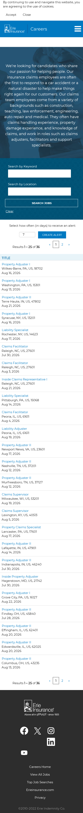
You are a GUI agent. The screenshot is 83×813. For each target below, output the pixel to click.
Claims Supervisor (15, 494)
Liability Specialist (15, 330)
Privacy (40, 797)
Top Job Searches (40, 782)
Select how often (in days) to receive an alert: (42, 226)
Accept (11, 15)
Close (27, 15)
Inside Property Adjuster (20, 576)
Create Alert (52, 234)
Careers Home (40, 767)
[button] (69, 29)
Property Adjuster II (16, 297)
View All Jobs (40, 774)
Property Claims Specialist (21, 527)
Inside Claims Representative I (24, 379)
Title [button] (6, 258)
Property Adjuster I (16, 264)
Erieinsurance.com (40, 790)
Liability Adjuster (14, 429)
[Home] (26, 29)
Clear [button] (9, 211)
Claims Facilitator (15, 346)
